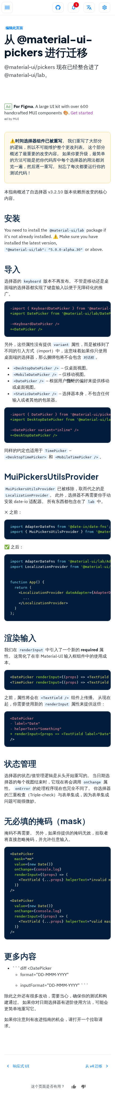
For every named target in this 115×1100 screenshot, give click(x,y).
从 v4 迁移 (93, 1066)
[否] (83, 1086)
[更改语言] (89, 7)
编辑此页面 (14, 28)
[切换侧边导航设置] (104, 7)
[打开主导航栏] (7, 7)
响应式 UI (21, 1066)
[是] (74, 1086)
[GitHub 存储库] (58, 7)
